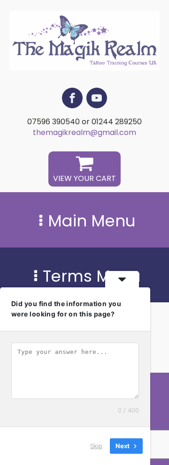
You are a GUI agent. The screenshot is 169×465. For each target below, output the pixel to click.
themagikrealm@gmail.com (84, 133)
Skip (96, 446)
